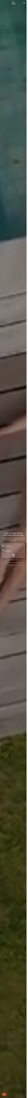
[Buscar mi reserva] (4, 1094)
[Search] (13, 555)
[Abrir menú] (24, 2)
